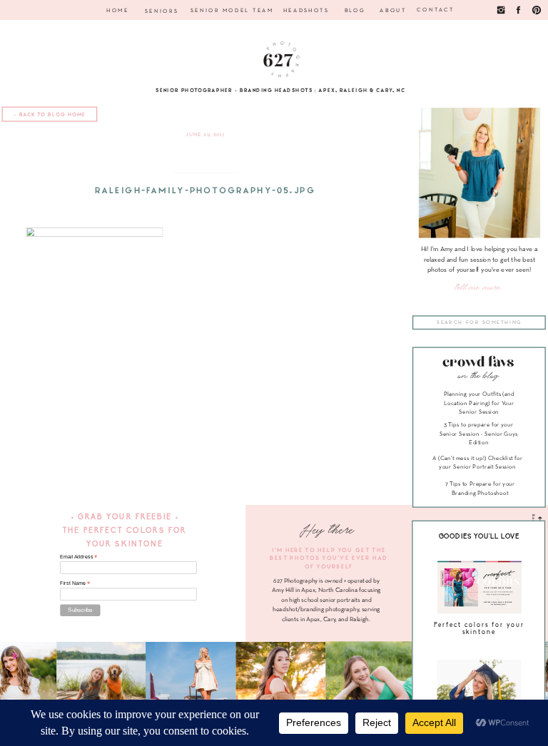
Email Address (78, 557)
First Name (75, 583)
